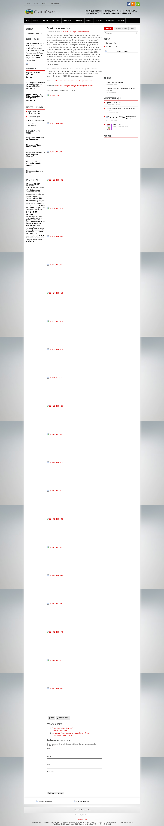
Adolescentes (36, 822)
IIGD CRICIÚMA (85, 810)
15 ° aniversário (33, 185)
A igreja (35, 21)
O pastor (45, 21)
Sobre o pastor (32, 38)
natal (33, 225)
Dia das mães (40, 207)
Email (49, 756)
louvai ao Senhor (35, 219)
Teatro (101, 822)
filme (40, 209)
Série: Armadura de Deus (36, 120)
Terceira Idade (111, 822)
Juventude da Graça (69, 32)
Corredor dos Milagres (34, 203)
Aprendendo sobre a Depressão (63, 728)
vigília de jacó (37, 239)
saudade (36, 234)
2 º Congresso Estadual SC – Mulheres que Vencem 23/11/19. (35, 84)
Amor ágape (29, 189)
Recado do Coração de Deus (34, 233)
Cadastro (99, 21)
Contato (121, 21)
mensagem (30, 221)
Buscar (108, 28)
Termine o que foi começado (34, 238)
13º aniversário (31, 184)
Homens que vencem (51, 822)
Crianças (40, 204)
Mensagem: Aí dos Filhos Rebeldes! (33, 146)
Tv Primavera (54, 3)
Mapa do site (110, 21)
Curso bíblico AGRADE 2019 (62, 735)
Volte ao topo (82, 819)
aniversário (29, 193)
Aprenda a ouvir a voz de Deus (35, 194)
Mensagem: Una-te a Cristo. (34, 172)
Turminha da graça (126, 822)
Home (28, 21)
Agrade (44, 3)
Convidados (67, 21)
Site (48, 764)
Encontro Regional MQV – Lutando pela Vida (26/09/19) (34, 96)
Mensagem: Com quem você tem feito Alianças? (35, 154)
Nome (49, 749)
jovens (40, 216)
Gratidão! (30, 214)
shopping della (34, 236)
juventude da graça (34, 219)
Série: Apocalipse (34, 117)
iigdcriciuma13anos (31, 216)
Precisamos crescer (38, 228)
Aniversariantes (33, 191)
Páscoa (28, 230)
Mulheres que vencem (87, 822)
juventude (29, 218)
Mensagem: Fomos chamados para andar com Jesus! (71, 733)
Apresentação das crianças (34, 199)
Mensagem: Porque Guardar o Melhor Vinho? (34, 163)
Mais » (34, 60)
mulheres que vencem (33, 224)
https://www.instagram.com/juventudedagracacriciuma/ (74, 86)
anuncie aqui (36, 193)
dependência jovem (31, 206)
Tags (132, 28)
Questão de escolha (38, 230)
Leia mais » (30, 77)
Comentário (51, 772)
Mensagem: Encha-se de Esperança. (35, 138)
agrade (42, 187)
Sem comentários (83, 32)
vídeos (30, 241)
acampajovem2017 (32, 187)
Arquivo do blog (121, 28)
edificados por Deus (32, 209)
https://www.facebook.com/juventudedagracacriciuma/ (73, 81)
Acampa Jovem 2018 (59, 731)
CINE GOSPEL (118, 125)
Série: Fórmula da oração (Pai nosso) (36, 124)
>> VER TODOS (111, 46)
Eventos (89, 21)
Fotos (28, 3)
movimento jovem (35, 222)
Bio (52, 718)
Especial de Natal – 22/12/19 (34, 73)
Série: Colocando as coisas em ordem (35, 112)
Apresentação (32, 196)
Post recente (63, 718)
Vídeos (36, 3)
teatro (42, 235)
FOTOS (32, 212)
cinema (34, 202)
